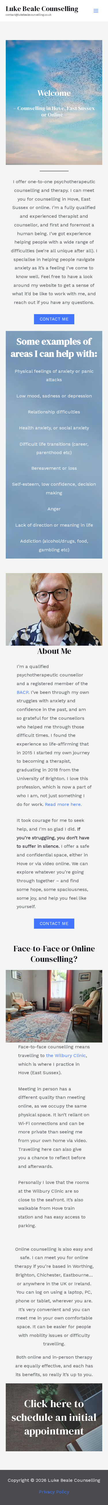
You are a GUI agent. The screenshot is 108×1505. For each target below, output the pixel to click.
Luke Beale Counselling (42, 8)
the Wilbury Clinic (66, 1055)
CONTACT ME (54, 319)
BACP (22, 692)
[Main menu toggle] (96, 10)
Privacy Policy (54, 1492)
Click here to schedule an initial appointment (54, 1417)
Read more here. (63, 804)
